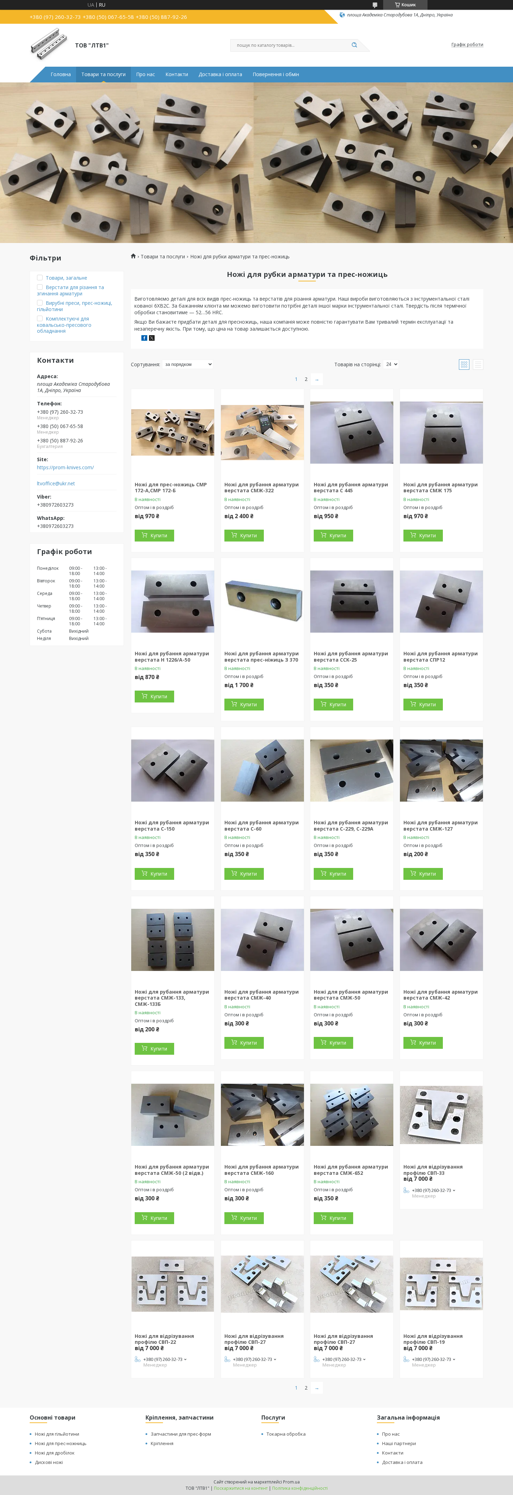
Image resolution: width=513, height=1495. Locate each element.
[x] (152, 339)
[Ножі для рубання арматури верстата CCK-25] (351, 601)
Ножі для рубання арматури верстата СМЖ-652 (351, 1169)
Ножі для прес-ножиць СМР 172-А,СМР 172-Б (171, 487)
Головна (61, 74)
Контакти (176, 74)
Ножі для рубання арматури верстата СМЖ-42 (440, 994)
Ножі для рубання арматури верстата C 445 (351, 487)
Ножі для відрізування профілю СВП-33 (433, 1169)
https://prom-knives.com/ (65, 467)
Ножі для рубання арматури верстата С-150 (172, 825)
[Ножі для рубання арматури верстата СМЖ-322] (262, 432)
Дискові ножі (49, 1462)
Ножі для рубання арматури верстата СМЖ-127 (440, 825)
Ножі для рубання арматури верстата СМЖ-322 (261, 487)
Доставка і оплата (220, 74)
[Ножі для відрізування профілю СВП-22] (172, 1284)
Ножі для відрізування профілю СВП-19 (433, 1339)
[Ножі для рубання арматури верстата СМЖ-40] (262, 940)
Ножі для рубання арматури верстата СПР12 (440, 656)
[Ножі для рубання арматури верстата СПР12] (441, 601)
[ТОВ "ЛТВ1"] (49, 44)
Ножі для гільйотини (57, 1434)
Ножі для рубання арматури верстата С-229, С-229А (351, 825)
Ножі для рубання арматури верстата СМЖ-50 (351, 994)
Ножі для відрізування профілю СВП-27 (254, 1339)
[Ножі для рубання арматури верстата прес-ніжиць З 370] (262, 601)
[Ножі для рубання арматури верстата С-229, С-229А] (351, 770)
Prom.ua (291, 1482)
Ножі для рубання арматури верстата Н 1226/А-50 (172, 656)
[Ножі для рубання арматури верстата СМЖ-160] (262, 1114)
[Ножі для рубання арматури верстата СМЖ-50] (351, 940)
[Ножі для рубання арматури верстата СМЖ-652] (351, 1114)
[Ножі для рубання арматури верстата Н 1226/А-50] (172, 601)
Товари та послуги (103, 74)
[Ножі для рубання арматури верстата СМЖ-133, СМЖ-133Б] (172, 940)
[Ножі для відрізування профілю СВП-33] (441, 1114)
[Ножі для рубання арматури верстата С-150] (172, 770)
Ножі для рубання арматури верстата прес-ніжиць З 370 (261, 656)
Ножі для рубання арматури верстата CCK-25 (351, 656)
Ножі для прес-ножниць (61, 1443)
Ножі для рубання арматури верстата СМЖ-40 (261, 994)
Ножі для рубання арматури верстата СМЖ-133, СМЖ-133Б (172, 997)
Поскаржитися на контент (241, 1488)
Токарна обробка (286, 1434)
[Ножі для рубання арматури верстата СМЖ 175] (441, 432)
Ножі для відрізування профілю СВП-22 (164, 1339)
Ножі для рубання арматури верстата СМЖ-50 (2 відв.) (172, 1169)
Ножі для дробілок (55, 1453)
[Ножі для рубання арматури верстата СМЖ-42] (441, 940)
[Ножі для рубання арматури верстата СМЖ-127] (441, 770)
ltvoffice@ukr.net (56, 483)
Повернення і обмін (276, 74)
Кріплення (162, 1443)
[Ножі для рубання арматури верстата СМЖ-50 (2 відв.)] (172, 1114)
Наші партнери (399, 1443)
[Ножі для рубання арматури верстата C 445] (351, 432)
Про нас (145, 74)
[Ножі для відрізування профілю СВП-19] (441, 1284)
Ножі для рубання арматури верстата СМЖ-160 (261, 1169)
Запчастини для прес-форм (181, 1434)
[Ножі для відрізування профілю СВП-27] (262, 1284)
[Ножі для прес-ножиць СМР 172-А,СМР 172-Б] (172, 432)
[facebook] (144, 339)
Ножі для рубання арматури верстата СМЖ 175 (440, 487)
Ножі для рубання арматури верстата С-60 (261, 825)
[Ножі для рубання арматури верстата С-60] (262, 770)
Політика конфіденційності (300, 1488)
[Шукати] (354, 45)
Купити (158, 535)
